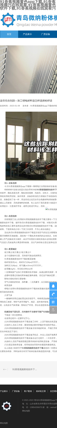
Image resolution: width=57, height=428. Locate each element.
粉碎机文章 (41, 391)
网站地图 (26, 411)
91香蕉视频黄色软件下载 (32, 348)
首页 (9, 34)
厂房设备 (45, 34)
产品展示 (27, 34)
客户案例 (28, 391)
